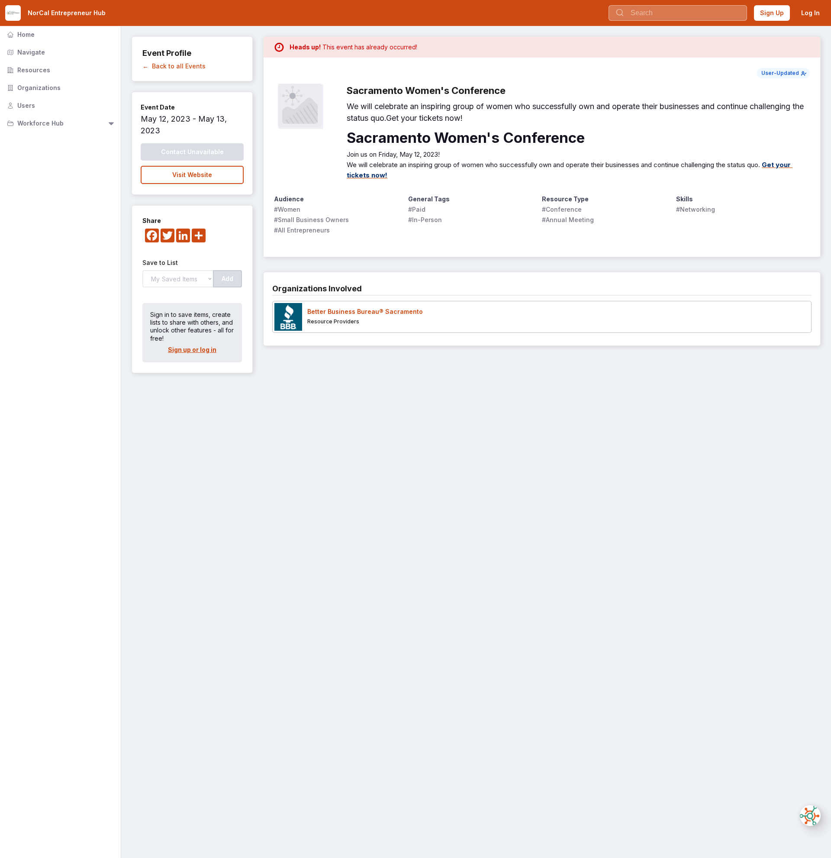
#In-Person (425, 219)
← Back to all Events (174, 66)
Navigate (25, 52)
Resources (27, 70)
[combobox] (678, 13)
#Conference (562, 209)
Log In (810, 12)
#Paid (416, 209)
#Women (287, 209)
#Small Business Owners (311, 219)
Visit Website (192, 174)
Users (20, 105)
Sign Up (772, 12)
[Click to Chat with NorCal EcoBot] (810, 815)
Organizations (33, 87)
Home (20, 34)
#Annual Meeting (568, 219)
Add (227, 278)
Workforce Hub (34, 123)
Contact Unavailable (192, 151)
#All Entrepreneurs (302, 230)
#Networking (695, 209)
